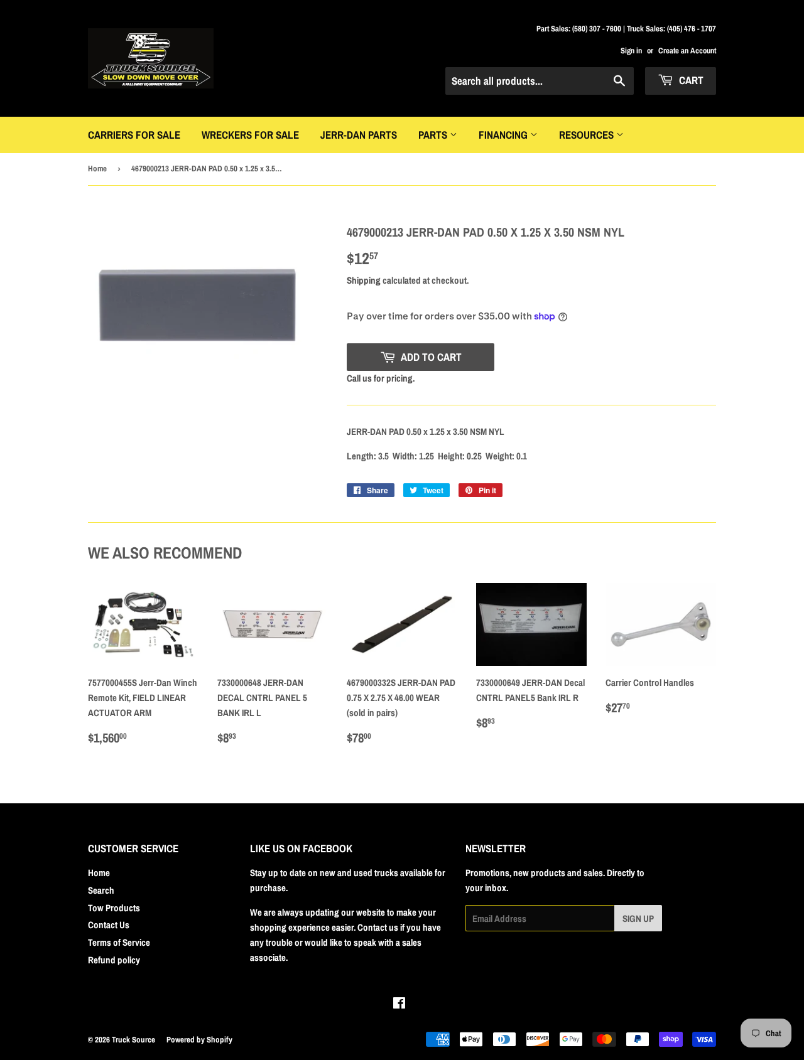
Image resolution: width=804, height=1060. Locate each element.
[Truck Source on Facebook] (399, 1004)
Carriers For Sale (134, 134)
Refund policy (114, 959)
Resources (587, 134)
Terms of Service (119, 942)
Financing (504, 134)
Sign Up (638, 918)
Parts (434, 134)
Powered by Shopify (199, 1039)
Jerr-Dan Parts (358, 134)
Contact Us (108, 924)
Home (97, 168)
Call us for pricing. (381, 378)
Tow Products (114, 907)
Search (101, 890)
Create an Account (687, 50)
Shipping (364, 280)
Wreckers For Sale (250, 134)
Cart (690, 80)
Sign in (631, 50)
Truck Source (133, 1039)
